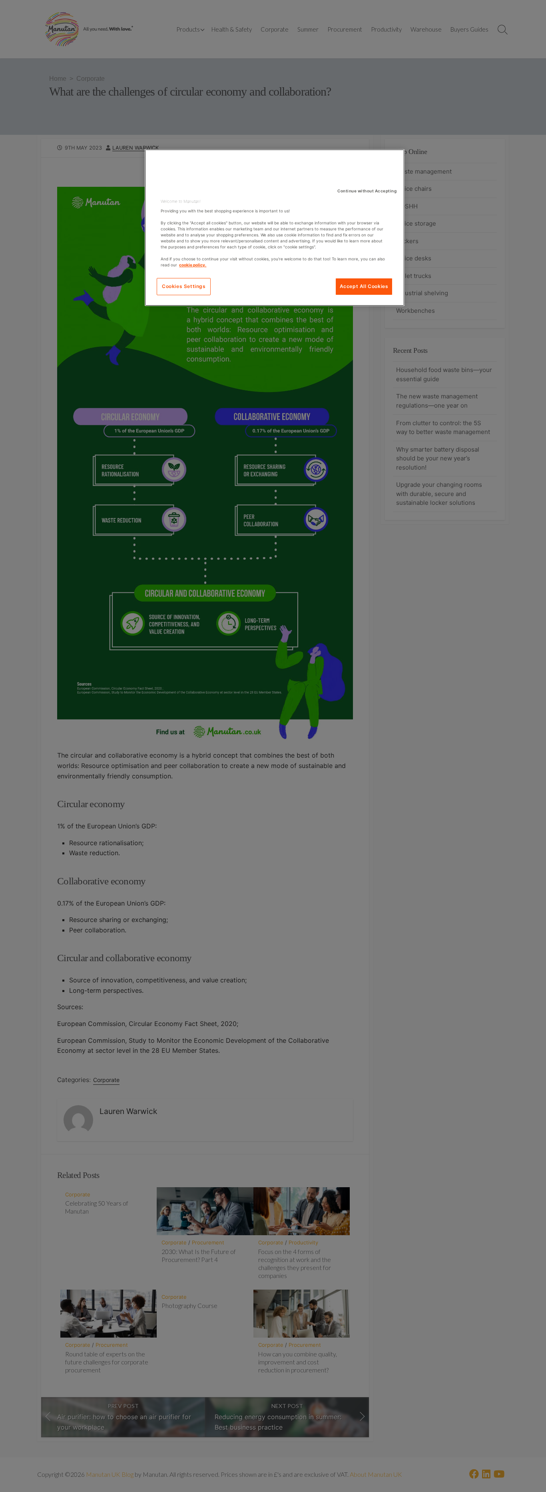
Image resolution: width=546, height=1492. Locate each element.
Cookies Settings (184, 286)
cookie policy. (192, 264)
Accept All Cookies (364, 286)
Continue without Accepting (367, 190)
